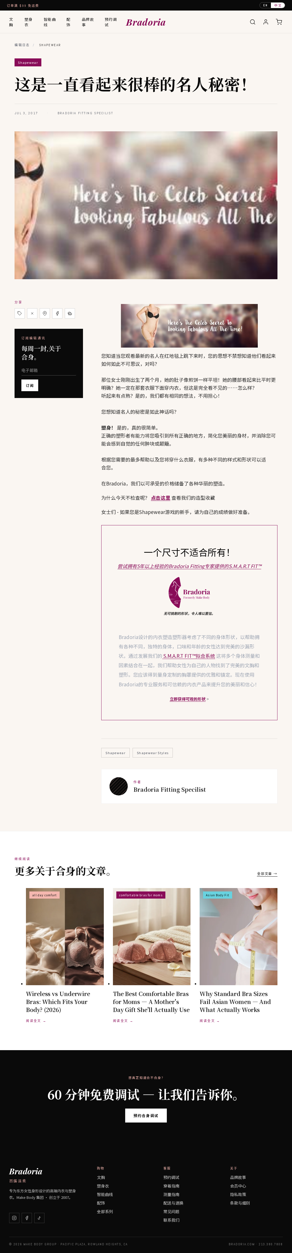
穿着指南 (171, 1186)
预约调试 (111, 22)
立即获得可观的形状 (188, 699)
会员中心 (238, 1186)
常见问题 (171, 1211)
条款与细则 (240, 1203)
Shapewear (115, 752)
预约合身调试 (145, 1115)
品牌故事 (88, 22)
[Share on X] (32, 313)
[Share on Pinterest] (45, 313)
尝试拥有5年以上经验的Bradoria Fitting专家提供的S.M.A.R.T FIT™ (189, 566)
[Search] (253, 22)
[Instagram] (14, 1218)
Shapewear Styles (153, 752)
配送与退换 (173, 1203)
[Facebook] (27, 1218)
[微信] (70, 313)
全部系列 (105, 1211)
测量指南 (171, 1194)
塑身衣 (29, 22)
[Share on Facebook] (57, 313)
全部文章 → (267, 873)
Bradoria (146, 22)
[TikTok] (39, 1218)
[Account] (266, 22)
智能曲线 (50, 22)
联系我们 (171, 1220)
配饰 (68, 22)
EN (265, 5)
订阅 (30, 385)
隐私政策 (238, 1194)
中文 (277, 5)
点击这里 (160, 497)
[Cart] (279, 22)
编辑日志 (22, 45)
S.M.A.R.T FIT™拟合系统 (188, 655)
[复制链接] (20, 313)
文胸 (11, 22)
